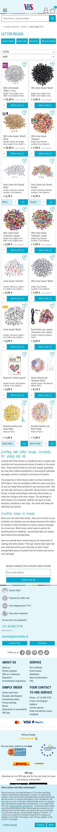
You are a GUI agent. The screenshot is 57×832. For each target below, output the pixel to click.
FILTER (6, 51)
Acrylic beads (8, 41)
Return (5, 706)
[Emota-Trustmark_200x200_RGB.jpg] (48, 750)
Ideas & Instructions (38, 677)
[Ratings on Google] (28, 737)
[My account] (46, 10)
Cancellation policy (10, 699)
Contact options (37, 707)
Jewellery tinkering (11, 26)
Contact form (15, 643)
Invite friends (35, 671)
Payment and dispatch (12, 696)
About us (6, 667)
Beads (23, 26)
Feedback (42, 643)
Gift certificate (36, 667)
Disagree (40, 825)
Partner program (9, 671)
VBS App (6, 712)
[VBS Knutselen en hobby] (28, 6)
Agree (51, 825)
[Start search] (52, 18)
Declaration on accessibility (14, 709)
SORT (5, 56)
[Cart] (52, 10)
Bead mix (34, 41)
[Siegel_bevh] (16, 752)
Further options (10, 825)
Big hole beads (48, 41)
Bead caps (22, 41)
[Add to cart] (23, 202)
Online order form (10, 692)
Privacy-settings (9, 702)
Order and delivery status (41, 711)
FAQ (31, 681)
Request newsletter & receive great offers (28, 566)
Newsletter (34, 674)
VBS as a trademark (11, 674)
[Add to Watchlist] (24, 64)
